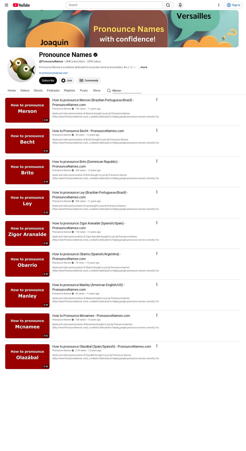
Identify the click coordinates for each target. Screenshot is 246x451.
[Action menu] (156, 99)
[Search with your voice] (180, 5)
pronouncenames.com (55, 73)
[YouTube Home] (21, 5)
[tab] (11, 90)
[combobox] (115, 5)
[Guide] (6, 5)
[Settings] (219, 5)
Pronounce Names (61, 109)
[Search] (168, 5)
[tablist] (123, 90)
